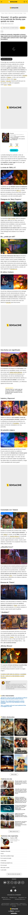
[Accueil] (13, 2)
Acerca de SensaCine (5, 903)
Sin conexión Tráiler (20, 752)
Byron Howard (17, 136)
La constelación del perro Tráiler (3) (7, 752)
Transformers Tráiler (7, 770)
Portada (2, 13)
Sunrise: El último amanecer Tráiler (21, 770)
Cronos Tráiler (7, 734)
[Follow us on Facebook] (8, 882)
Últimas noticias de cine (14, 831)
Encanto (25, 75)
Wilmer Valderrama (13, 139)
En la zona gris (4, 865)
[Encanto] (5, 137)
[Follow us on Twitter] (12, 882)
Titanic (9, 84)
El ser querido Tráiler (21, 734)
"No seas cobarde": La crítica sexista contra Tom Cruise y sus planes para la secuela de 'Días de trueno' (21, 783)
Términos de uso (22, 903)
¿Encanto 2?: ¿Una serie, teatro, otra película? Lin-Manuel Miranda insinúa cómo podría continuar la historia (14, 698)
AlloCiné (3, 897)
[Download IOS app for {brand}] (12, 890)
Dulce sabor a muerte (5, 867)
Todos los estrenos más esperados (14, 874)
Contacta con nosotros (14, 903)
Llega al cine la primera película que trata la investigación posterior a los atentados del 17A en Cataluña (21, 815)
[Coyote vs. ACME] (5, 843)
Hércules (8, 81)
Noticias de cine (10, 13)
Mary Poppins (11, 218)
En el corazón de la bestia (6, 858)
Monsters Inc (13, 269)
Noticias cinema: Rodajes (18, 13)
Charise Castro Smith (14, 137)
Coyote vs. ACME (13, 837)
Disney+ (9, 77)
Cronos (2, 853)
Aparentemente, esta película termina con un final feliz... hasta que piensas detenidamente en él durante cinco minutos (21, 823)
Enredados (16, 423)
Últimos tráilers (14, 774)
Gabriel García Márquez (16, 372)
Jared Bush (22, 136)
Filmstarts (12, 897)
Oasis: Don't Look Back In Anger (7, 855)
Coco (5, 84)
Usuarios (16, 143)
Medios (11, 143)
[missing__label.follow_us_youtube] (5, 882)
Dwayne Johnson (14, 536)
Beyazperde (21, 897)
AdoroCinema (6, 899)
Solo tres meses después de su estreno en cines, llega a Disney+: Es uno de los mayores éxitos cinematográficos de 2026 (20, 807)
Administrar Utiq (13, 904)
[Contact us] (23, 882)
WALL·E (18, 190)
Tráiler (11, 842)
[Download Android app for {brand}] (16, 890)
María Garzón (8, 681)
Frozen (12, 637)
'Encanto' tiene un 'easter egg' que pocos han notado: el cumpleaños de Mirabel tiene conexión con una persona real (13, 391)
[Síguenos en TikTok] (19, 882)
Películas (6, 13)
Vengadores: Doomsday (5, 851)
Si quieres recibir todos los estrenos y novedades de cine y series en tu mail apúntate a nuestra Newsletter (13, 675)
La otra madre (3, 869)
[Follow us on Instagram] (15, 882)
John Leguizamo (22, 138)
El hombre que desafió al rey (6, 862)
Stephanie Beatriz (15, 138)
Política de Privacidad (5, 904)
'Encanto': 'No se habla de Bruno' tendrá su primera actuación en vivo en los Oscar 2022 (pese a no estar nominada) (12, 702)
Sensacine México (19, 899)
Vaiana (5, 534)
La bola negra (3, 860)
